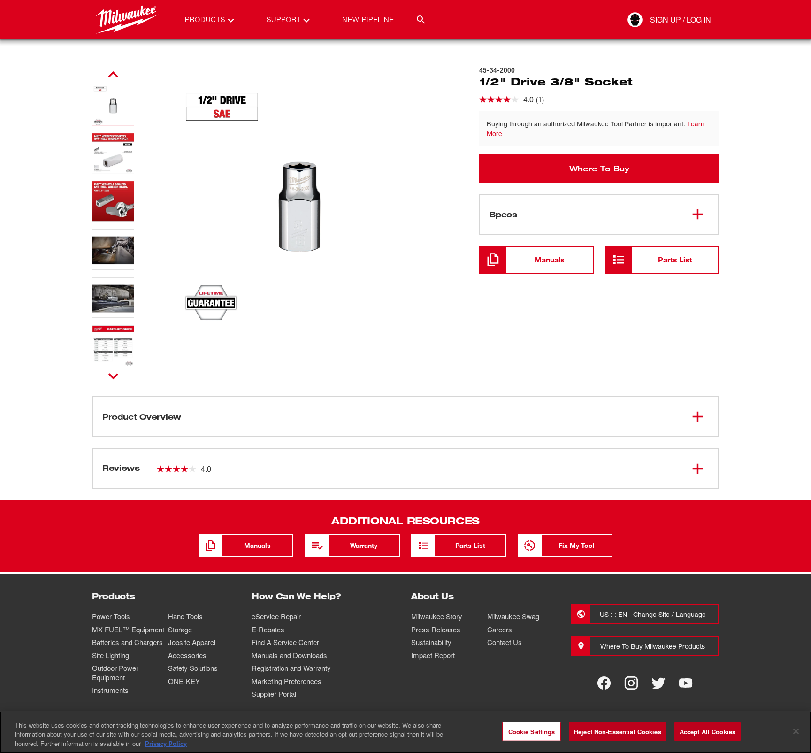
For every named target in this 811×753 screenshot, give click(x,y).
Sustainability (431, 642)
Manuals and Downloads (289, 655)
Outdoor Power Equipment (115, 672)
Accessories (187, 655)
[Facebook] (604, 683)
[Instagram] (631, 683)
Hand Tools (185, 616)
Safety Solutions (193, 668)
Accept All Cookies (707, 731)
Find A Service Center (285, 642)
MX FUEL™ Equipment (128, 629)
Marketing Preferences (286, 681)
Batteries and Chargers (127, 642)
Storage (180, 629)
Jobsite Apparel (191, 642)
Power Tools (111, 616)
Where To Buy (599, 168)
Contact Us (504, 642)
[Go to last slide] (113, 75)
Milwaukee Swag (513, 616)
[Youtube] (686, 683)
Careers (499, 629)
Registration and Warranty (291, 668)
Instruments (110, 690)
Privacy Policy (166, 743)
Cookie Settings (531, 731)
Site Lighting (110, 655)
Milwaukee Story (436, 616)
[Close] (796, 731)
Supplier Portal (274, 694)
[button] (113, 105)
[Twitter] (658, 683)
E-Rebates (268, 629)
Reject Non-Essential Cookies (617, 731)
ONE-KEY (184, 681)
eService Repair (276, 616)
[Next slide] (113, 376)
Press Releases (435, 629)
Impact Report (433, 655)
